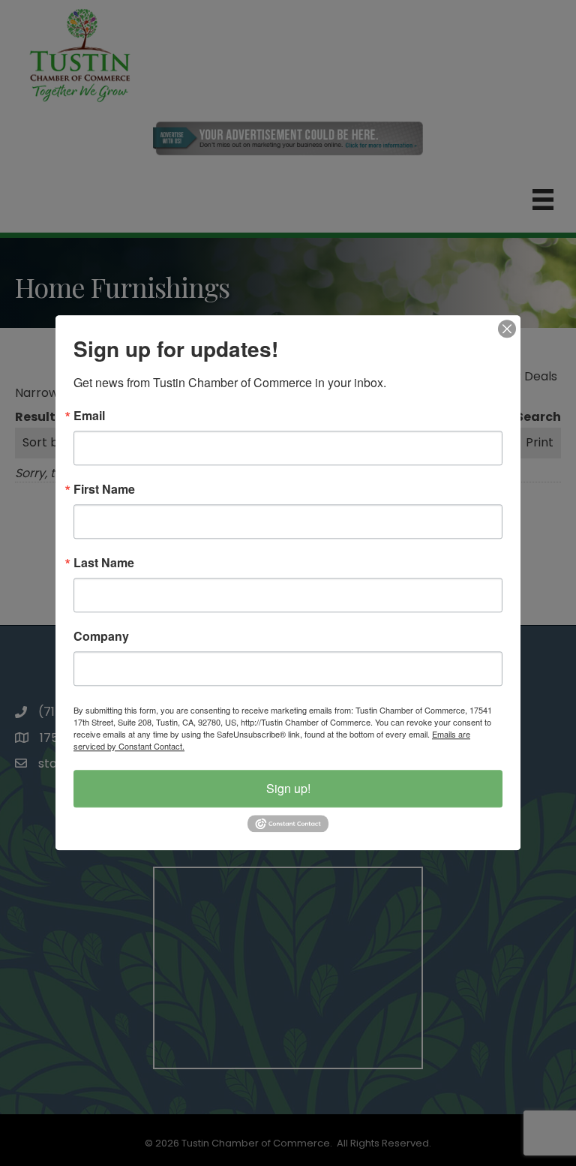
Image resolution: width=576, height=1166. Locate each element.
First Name (104, 489)
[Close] (507, 329)
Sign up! (288, 788)
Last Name (104, 563)
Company (101, 636)
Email (89, 416)
